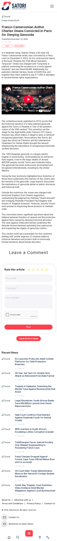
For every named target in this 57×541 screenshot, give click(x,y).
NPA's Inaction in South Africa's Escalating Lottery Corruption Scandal (34, 430)
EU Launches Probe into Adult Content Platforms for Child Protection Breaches (34, 362)
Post (28, 327)
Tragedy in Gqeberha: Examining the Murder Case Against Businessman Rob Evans (35, 389)
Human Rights (19, 46)
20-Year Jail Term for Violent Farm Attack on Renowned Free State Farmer (35, 374)
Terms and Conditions (12, 503)
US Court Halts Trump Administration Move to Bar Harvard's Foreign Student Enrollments (34, 474)
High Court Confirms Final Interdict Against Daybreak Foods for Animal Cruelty (33, 418)
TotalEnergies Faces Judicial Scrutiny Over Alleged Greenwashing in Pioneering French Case (34, 445)
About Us (6, 500)
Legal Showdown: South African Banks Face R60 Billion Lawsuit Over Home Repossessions (34, 403)
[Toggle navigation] (52, 6)
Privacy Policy (34, 503)
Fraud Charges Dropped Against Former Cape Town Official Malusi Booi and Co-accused (35, 459)
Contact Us (49, 503)
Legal (7, 46)
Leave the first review (28, 339)
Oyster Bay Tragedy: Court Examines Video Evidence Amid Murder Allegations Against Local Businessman (35, 488)
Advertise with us (22, 500)
